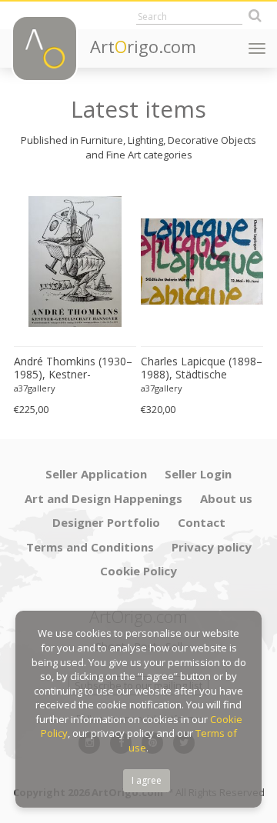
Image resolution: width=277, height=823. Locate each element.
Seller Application (96, 473)
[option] (75, 300)
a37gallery (34, 388)
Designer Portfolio (106, 522)
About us (226, 498)
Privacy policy (212, 547)
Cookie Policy (138, 570)
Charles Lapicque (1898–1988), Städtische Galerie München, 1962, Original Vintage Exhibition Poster (201, 368)
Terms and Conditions (90, 547)
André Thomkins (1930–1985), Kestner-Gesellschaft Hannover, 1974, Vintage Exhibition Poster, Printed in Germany (73, 368)
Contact (201, 522)
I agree (147, 780)
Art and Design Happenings (103, 498)
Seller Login (198, 473)
